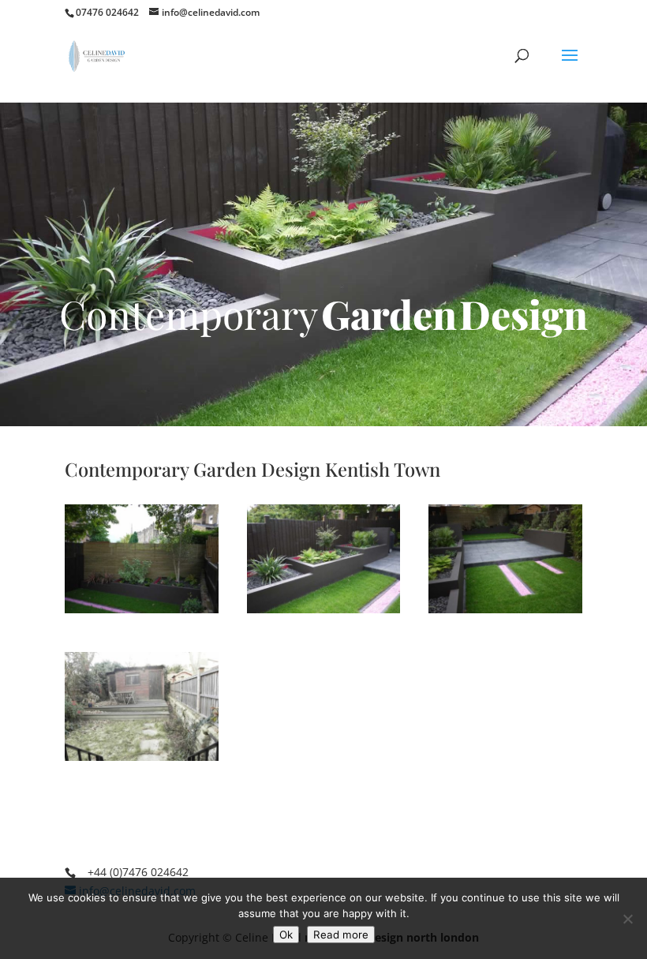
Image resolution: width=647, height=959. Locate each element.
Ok (286, 934)
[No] (627, 919)
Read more (340, 934)
